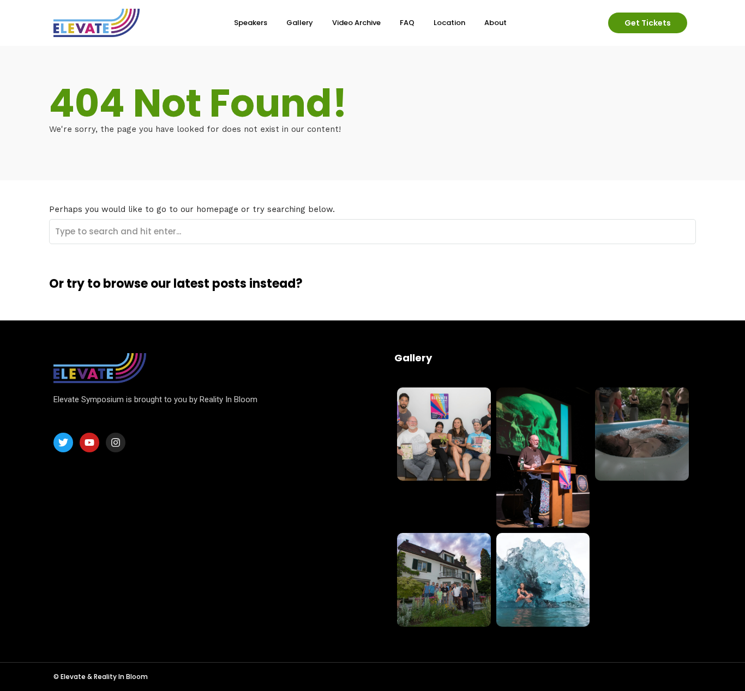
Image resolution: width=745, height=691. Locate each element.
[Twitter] (63, 442)
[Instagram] (115, 442)
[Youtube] (89, 442)
